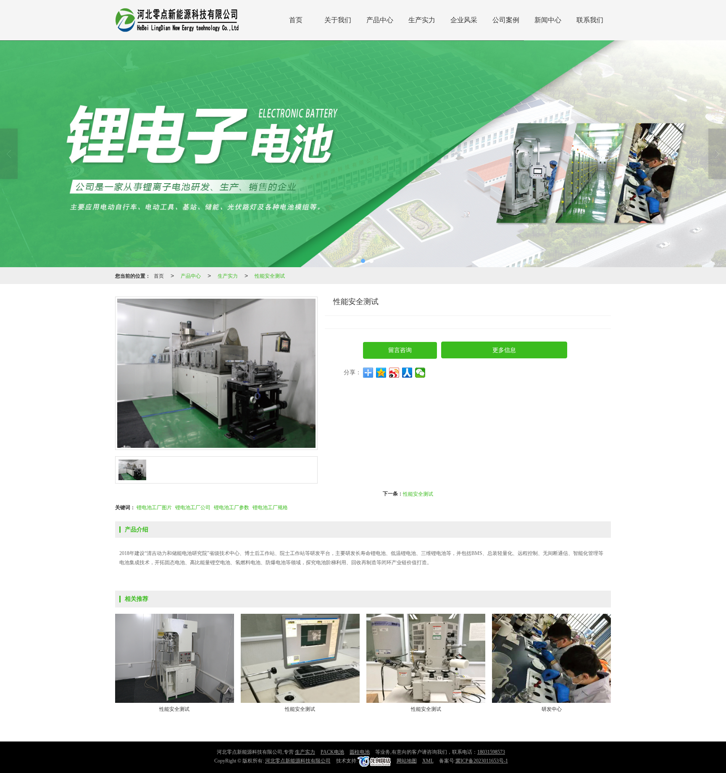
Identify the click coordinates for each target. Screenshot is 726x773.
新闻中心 (547, 20)
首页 (295, 20)
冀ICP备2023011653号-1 (481, 761)
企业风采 (463, 20)
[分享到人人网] (407, 373)
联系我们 (589, 20)
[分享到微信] (420, 373)
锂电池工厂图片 (154, 506)
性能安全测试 (270, 275)
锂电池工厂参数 (231, 506)
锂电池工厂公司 (192, 506)
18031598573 (491, 752)
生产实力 (421, 20)
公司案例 (505, 20)
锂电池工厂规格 (270, 506)
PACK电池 (332, 752)
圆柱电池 (360, 752)
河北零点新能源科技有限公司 (298, 761)
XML (428, 761)
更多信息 (504, 350)
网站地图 (407, 761)
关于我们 (337, 20)
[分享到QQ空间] (381, 373)
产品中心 (379, 20)
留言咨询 (400, 350)
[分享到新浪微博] (394, 373)
